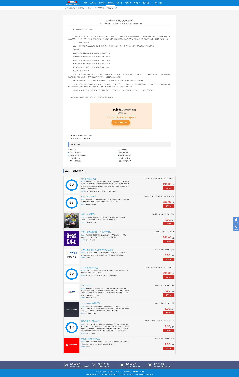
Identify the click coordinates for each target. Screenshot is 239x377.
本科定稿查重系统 (88, 196)
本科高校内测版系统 (89, 267)
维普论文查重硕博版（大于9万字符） (96, 232)
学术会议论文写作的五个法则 (81, 139)
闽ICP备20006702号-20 (131, 374)
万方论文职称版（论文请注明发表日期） (98, 249)
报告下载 (119, 3)
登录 (155, 3)
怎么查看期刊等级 (75, 158)
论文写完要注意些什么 (124, 161)
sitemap (135, 372)
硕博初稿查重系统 (88, 178)
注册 (160, 3)
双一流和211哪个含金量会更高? (82, 136)
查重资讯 (111, 3)
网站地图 (127, 372)
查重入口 (119, 372)
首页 (85, 3)
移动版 (142, 372)
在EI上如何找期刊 (75, 161)
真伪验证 (137, 3)
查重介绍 (102, 3)
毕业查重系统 (107, 24)
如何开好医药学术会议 (124, 155)
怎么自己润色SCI (123, 150)
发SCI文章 (73, 150)
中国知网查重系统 (69, 8)
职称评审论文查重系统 (90, 321)
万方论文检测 (86, 285)
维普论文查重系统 (88, 214)
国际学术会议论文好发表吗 (78, 155)
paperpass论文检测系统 (91, 303)
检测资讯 (81, 8)
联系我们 (111, 372)
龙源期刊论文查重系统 (90, 338)
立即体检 (168, 188)
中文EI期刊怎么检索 (124, 158)
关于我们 (103, 372)
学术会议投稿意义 (75, 152)
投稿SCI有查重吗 (123, 152)
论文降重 (128, 3)
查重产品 (93, 3)
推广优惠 (146, 3)
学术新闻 (89, 8)
